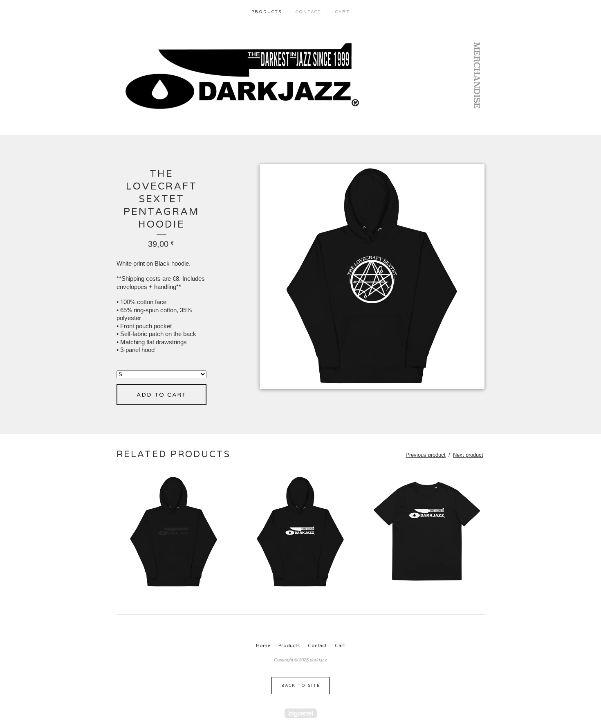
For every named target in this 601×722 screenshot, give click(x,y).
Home (263, 645)
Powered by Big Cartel (301, 713)
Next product (468, 455)
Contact (308, 11)
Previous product (426, 455)
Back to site (300, 685)
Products (266, 11)
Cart (342, 11)
